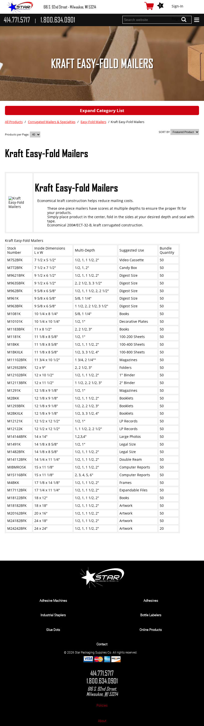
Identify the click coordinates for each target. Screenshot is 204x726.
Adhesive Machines (53, 600)
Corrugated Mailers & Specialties (51, 122)
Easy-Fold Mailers (93, 122)
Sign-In (177, 6)
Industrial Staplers (53, 615)
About (102, 721)
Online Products (151, 629)
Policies (102, 705)
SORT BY (164, 132)
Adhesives (151, 600)
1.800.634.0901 (102, 681)
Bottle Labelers (150, 615)
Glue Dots (53, 629)
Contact (102, 644)
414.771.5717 (102, 673)
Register (178, 18)
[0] (149, 6)
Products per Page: (17, 134)
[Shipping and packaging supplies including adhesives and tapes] (102, 587)
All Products (14, 122)
